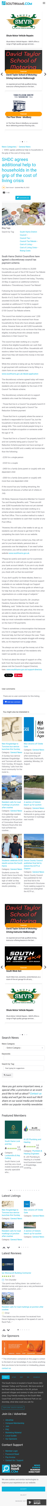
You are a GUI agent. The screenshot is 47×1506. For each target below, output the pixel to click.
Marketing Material (13, 1432)
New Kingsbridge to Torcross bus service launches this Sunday (11, 746)
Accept (23, 1489)
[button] (44, 3)
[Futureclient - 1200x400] (23, 1347)
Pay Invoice (10, 1457)
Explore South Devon (13, 1407)
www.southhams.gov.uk (19, 553)
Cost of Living (26, 244)
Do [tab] (28, 1377)
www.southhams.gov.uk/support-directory (24, 669)
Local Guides (11, 1436)
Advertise (9, 1420)
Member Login (11, 1451)
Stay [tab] (14, 1377)
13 (34, 1190)
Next (44, 74)
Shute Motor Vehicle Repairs (19, 35)
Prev (2, 74)
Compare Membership (14, 1423)
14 (36, 1190)
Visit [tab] (5, 1377)
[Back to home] (17, 3)
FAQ (7, 1429)
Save (20, 675)
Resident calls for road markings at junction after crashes (11, 805)
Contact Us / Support (14, 1460)
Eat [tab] (21, 1377)
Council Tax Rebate (28, 241)
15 (38, 1190)
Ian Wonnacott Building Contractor (16, 1273)
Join (7, 1426)
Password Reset (12, 1454)
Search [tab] (36, 1377)
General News (16, 752)
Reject (23, 1495)
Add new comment (13, 702)
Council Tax (25, 238)
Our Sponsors (11, 1439)
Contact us (35, 1093)
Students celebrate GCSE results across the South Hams (12, 863)
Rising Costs (25, 251)
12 (32, 1190)
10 (27, 1190)
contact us (6, 1368)
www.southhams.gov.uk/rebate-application (20, 374)
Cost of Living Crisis (28, 247)
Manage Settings (23, 1501)
